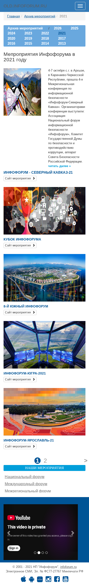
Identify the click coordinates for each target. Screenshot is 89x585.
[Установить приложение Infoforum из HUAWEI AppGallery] (40, 580)
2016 (11, 43)
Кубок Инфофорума (22, 239)
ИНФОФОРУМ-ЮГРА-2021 (25, 373)
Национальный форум (24, 477)
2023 (28, 33)
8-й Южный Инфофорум (26, 306)
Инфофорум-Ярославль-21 (29, 440)
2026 (57, 28)
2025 (74, 28)
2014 (45, 43)
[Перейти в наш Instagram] (48, 580)
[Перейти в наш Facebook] (57, 580)
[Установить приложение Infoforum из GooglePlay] (31, 580)
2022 (45, 33)
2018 (45, 38)
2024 (11, 33)
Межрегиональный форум (28, 491)
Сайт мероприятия (18, 178)
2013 (62, 43)
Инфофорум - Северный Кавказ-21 (38, 172)
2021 (62, 33)
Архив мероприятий (39, 16)
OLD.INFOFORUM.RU (25, 6)
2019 (28, 38)
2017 (62, 38)
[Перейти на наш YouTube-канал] (65, 580)
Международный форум (26, 484)
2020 (11, 38)
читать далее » (59, 166)
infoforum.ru (68, 567)
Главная (13, 16)
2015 (28, 43)
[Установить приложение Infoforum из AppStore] (23, 580)
